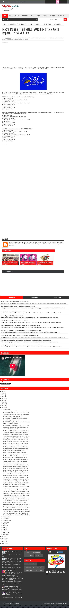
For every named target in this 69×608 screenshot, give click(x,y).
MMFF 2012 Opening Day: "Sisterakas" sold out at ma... (16, 421)
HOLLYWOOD (61, 16)
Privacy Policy (29, 555)
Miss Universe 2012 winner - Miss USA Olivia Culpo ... (16, 441)
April (4, 529)
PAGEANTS (52, 16)
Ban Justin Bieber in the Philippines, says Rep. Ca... (15, 481)
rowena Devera (9, 586)
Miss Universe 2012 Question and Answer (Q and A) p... (16, 430)
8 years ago (13, 568)
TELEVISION (25, 16)
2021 (3, 391)
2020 (3, 393)
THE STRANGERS (18, 39)
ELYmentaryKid (30, 567)
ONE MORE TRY (38, 37)
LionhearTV (40, 567)
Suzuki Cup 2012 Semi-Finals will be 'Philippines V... (15, 513)
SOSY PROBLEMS (7, 39)
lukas (6, 551)
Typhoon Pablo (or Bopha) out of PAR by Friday (14, 502)
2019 (3, 395)
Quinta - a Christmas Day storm (10, 423)
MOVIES (32, 16)
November (5, 516)
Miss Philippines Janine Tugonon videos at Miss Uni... (16, 470)
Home (4, 2)
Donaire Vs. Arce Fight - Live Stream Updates (14, 463)
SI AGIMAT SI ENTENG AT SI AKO (50, 37)
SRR (12, 39)
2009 (3, 540)
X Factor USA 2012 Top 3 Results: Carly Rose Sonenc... (16, 473)
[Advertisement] (33, 55)
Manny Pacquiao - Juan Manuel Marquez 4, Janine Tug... (17, 498)
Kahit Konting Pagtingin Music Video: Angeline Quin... (16, 411)
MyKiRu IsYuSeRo (15, 603)
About (10, 2)
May (4, 527)
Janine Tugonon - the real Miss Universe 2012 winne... (16, 434)
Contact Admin (36, 552)
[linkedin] (61, 2)
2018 (3, 396)
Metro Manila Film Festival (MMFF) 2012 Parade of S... (16, 425)
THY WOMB (25, 39)
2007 (3, 543)
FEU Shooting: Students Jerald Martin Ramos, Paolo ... (16, 504)
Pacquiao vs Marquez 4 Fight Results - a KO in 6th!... (16, 490)
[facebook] (47, 2)
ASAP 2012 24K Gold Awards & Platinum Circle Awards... (17, 511)
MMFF (29, 37)
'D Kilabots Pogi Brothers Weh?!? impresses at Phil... (16, 479)
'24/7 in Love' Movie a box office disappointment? (15, 500)
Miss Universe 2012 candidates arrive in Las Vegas (15, 509)
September (6, 520)
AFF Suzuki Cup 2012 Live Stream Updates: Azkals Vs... (17, 493)
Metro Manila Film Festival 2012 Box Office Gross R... (16, 418)
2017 (3, 398)
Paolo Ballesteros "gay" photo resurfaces (10, 554)
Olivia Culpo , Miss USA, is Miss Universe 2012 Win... (16, 438)
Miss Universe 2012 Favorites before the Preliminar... (16, 475)
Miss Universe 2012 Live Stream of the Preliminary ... (16, 472)
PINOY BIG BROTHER (14, 16)
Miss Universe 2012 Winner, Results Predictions (14, 452)
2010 (3, 538)
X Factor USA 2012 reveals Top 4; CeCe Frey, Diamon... (16, 495)
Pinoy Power (29, 570)
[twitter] (50, 2)
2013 (3, 405)
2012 (3, 407)
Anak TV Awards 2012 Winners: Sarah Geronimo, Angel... (17, 507)
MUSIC (38, 16)
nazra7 (7, 558)
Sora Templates (51, 603)
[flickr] (54, 2)
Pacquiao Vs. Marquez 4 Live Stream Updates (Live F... (16, 491)
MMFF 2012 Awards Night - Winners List (12, 416)
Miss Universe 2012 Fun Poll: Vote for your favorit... (15, 466)
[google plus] (64, 2)
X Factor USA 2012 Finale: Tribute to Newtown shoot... (16, 436)
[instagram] (57, 2)
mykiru (7, 593)
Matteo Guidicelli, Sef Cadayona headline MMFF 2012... (16, 515)
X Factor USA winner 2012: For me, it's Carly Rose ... (16, 432)
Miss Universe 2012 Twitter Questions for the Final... (15, 455)
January (5, 534)
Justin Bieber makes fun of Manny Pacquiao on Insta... (16, 486)
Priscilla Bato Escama (11, 570)
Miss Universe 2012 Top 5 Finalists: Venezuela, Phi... (16, 443)
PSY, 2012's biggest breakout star (11, 420)
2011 (3, 536)
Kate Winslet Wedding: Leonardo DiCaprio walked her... (16, 414)
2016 (3, 400)
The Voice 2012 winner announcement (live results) (15, 454)
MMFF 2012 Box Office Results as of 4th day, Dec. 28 (16, 412)
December (5, 409)
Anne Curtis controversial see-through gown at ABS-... (16, 464)
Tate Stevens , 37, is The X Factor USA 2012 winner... (16, 427)
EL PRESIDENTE (23, 37)
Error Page (22, 2)
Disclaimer (39, 555)
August (5, 522)
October (5, 518)
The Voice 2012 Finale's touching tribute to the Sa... (15, 457)
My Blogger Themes (61, 603)
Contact (16, 2)
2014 (3, 404)
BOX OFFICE (16, 37)
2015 (3, 402)
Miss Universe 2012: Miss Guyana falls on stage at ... (16, 468)
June (4, 525)
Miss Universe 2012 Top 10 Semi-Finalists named (15, 445)
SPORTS (45, 16)
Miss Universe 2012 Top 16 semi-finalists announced (15, 448)
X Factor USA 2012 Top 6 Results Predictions (14, 497)
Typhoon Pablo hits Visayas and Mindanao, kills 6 (15, 506)
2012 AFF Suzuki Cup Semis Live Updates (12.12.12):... (16, 482)
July (4, 524)
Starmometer (38, 570)
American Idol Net (30, 564)
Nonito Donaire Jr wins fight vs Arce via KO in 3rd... (15, 461)
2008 (3, 541)
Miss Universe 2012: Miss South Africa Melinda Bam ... (16, 459)
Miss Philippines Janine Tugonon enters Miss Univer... (16, 447)
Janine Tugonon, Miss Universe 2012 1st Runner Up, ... (16, 439)
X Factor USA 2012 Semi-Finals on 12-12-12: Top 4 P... (16, 477)
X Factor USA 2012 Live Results (11, 429)
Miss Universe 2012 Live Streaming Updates (13, 450)
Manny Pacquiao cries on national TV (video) (14, 484)
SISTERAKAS (61, 37)
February (5, 533)
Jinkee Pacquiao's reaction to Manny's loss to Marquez (16, 488)
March (4, 531)
